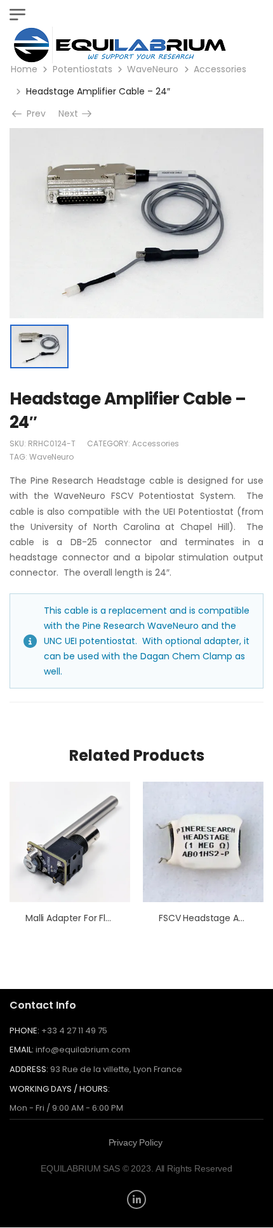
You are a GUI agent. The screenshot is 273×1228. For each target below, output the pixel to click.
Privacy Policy (136, 1142)
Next (72, 113)
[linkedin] (136, 1199)
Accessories (220, 69)
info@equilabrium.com (83, 1050)
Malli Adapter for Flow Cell (80, 918)
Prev (32, 113)
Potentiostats (82, 69)
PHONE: (24, 1030)
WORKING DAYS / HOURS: (60, 1089)
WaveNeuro (152, 69)
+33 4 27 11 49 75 (74, 1030)
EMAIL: (22, 1050)
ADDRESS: (29, 1069)
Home (24, 69)
